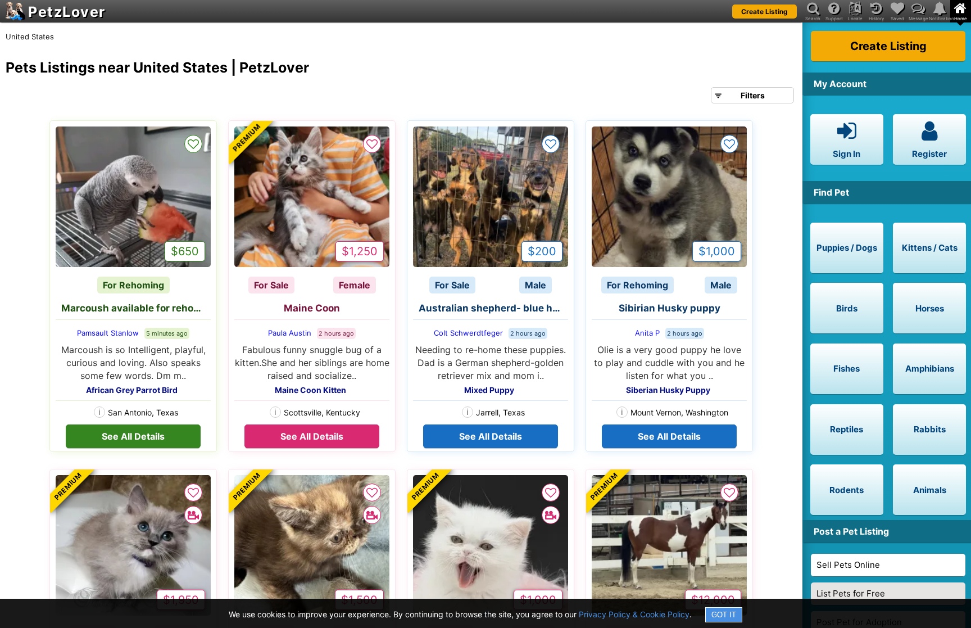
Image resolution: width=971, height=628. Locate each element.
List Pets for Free (850, 593)
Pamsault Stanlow (108, 332)
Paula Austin (289, 332)
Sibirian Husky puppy (669, 308)
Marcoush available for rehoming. (136, 308)
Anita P (647, 332)
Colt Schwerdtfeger (468, 332)
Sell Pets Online (848, 564)
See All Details (133, 436)
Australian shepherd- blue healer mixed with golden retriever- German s (493, 308)
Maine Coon (312, 308)
